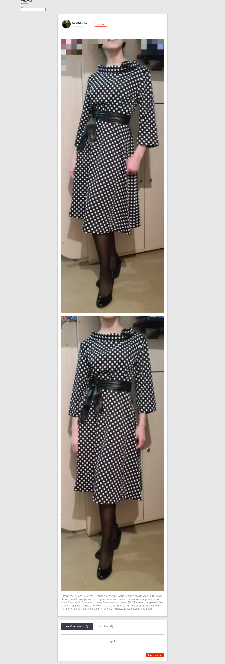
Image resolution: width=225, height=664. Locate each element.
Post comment (155, 655)
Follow (101, 24)
